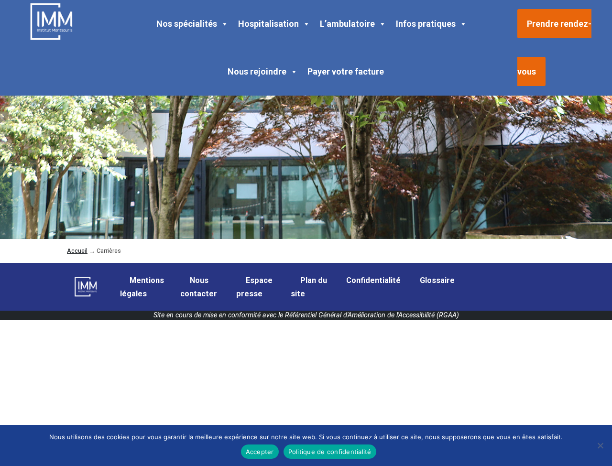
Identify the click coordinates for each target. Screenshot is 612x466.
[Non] (600, 445)
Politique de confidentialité (330, 451)
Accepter (260, 451)
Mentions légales (142, 287)
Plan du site (309, 287)
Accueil (77, 250)
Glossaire (437, 280)
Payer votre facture (345, 71)
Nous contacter (198, 287)
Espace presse (254, 287)
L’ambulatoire (347, 24)
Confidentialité (373, 280)
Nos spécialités (186, 24)
